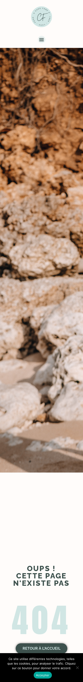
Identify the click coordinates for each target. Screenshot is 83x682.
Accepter (43, 675)
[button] (41, 39)
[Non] (77, 667)
